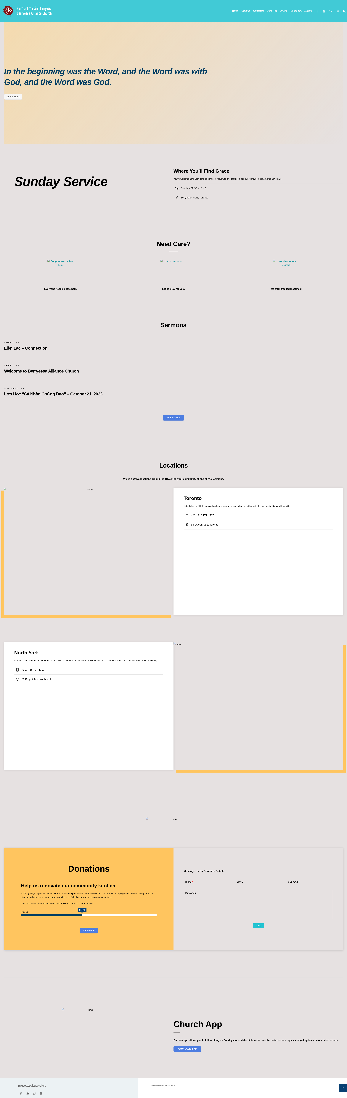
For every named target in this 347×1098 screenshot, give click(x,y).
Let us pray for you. (173, 289)
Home (235, 11)
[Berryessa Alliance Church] (27, 16)
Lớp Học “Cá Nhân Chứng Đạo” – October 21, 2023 (53, 394)
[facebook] (317, 11)
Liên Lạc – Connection (25, 348)
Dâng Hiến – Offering (277, 11)
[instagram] (337, 11)
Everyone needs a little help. (60, 289)
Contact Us (258, 11)
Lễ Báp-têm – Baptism (301, 11)
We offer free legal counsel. (286, 289)
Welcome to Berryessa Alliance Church (41, 371)
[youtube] (324, 11)
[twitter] (330, 11)
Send (258, 926)
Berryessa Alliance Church (162, 1085)
